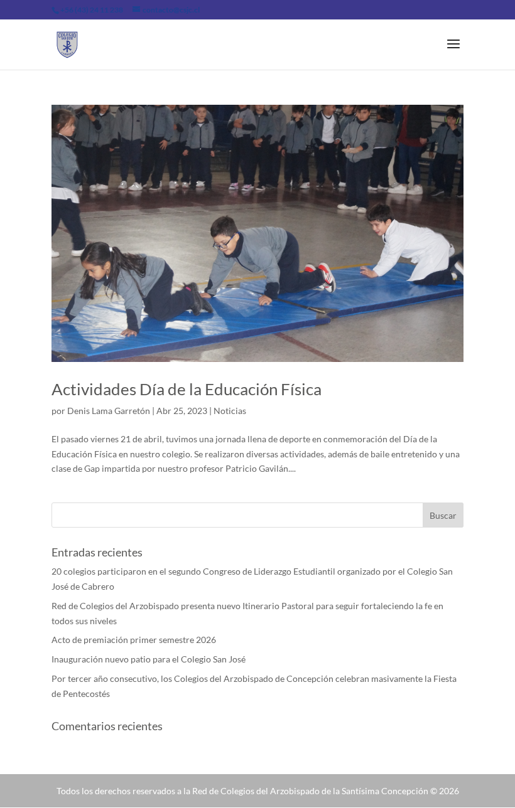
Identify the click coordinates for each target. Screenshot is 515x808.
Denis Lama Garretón (108, 410)
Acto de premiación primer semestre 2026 (134, 639)
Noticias (230, 410)
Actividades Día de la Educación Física (187, 389)
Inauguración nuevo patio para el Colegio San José (149, 659)
